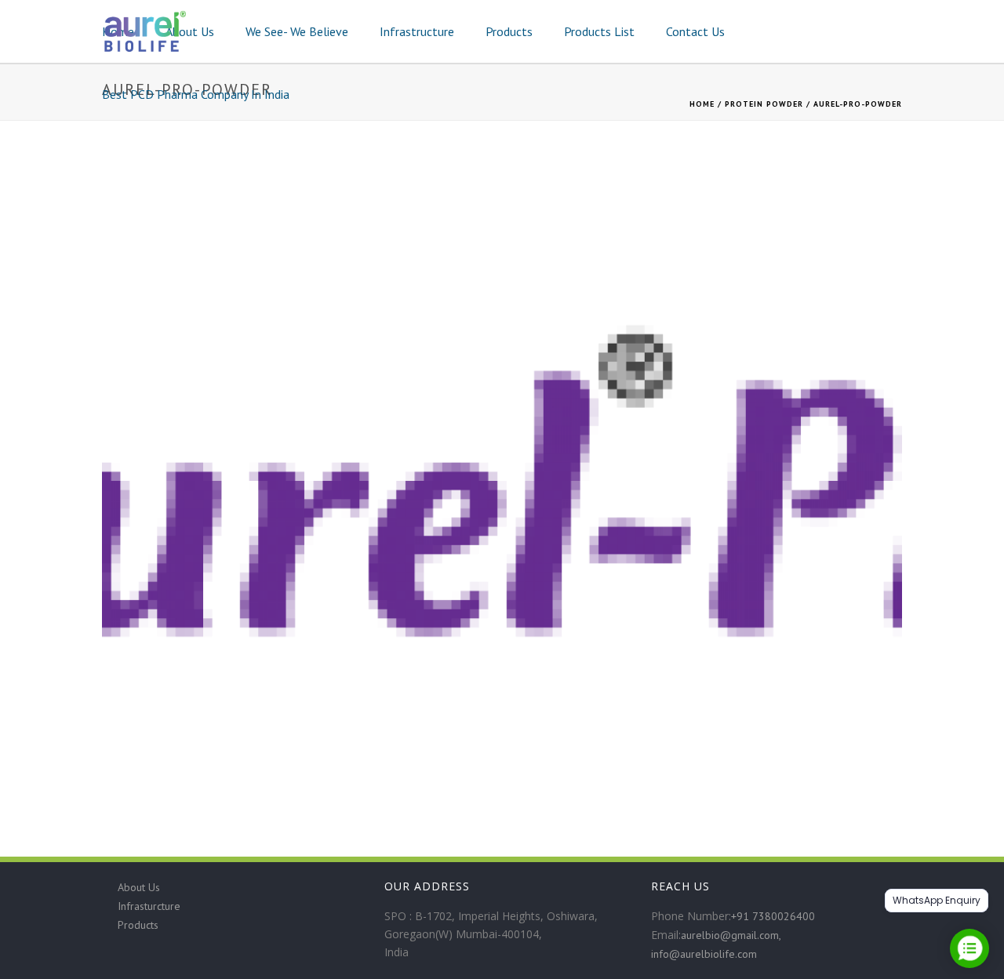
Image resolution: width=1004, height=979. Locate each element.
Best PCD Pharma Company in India (195, 94)
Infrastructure (417, 31)
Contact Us (695, 31)
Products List (599, 31)
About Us (190, 31)
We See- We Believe (297, 31)
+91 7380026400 (773, 916)
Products (509, 31)
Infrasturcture (149, 906)
